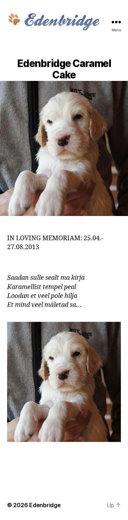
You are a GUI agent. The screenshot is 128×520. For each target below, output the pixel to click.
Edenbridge (44, 505)
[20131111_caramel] (64, 382)
